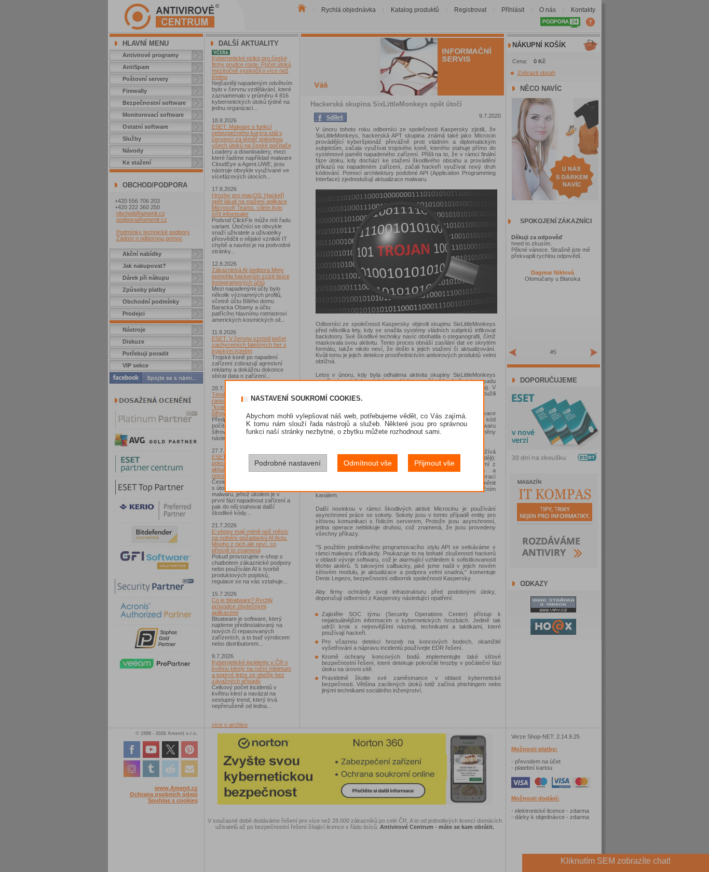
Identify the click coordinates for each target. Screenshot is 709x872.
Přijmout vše (434, 463)
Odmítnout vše (368, 463)
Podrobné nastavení (287, 463)
